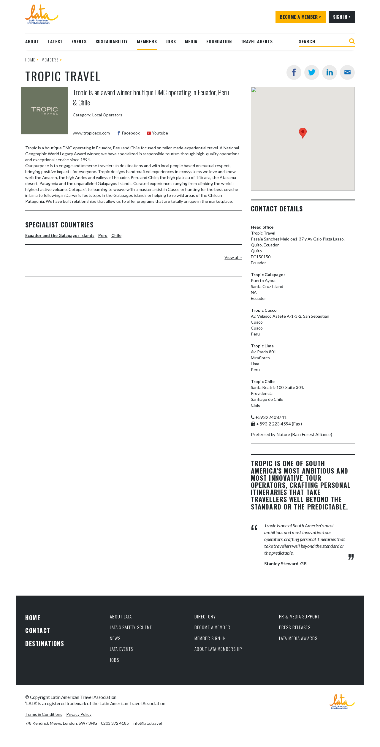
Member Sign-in (210, 638)
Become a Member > (300, 16)
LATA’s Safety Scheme (131, 627)
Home (30, 60)
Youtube (160, 132)
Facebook (131, 132)
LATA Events (121, 648)
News (115, 638)
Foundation (219, 41)
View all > (233, 257)
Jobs (171, 41)
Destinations (44, 643)
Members (147, 41)
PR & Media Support (299, 616)
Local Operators (107, 114)
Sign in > (341, 16)
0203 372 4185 (115, 723)
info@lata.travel (147, 723)
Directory (205, 616)
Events (79, 41)
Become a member (212, 627)
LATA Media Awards (298, 638)
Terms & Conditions (43, 714)
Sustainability (112, 41)
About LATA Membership (218, 648)
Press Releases (295, 627)
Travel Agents (257, 41)
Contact (37, 630)
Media (191, 41)
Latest (55, 41)
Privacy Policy (78, 714)
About (32, 41)
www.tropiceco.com (91, 132)
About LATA (121, 616)
